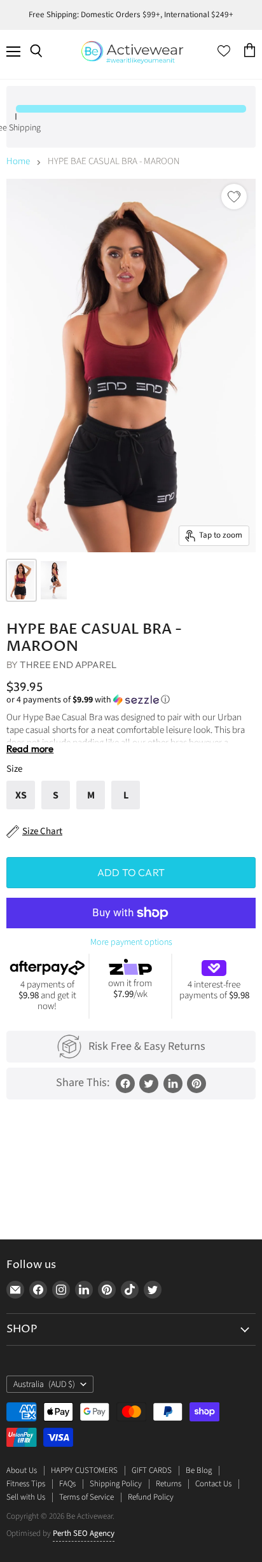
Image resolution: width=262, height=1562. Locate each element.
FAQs (67, 1483)
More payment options (131, 942)
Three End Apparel (68, 665)
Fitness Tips (25, 1483)
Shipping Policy (116, 1483)
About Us (21, 1470)
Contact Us (213, 1483)
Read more (29, 748)
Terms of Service (86, 1497)
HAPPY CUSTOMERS (84, 1470)
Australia (44, 1384)
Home (18, 161)
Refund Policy (151, 1497)
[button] (131, 700)
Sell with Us (25, 1497)
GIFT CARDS (152, 1470)
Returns (168, 1483)
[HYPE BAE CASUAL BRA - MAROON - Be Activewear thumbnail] (21, 580)
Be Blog (199, 1470)
